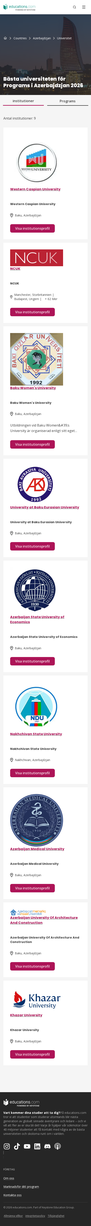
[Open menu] (84, 7)
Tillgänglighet (56, 1216)
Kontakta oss (12, 1195)
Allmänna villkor (13, 1216)
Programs (68, 101)
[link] (64, 38)
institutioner (23, 101)
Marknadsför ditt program (21, 1187)
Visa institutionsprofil (32, 228)
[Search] (74, 7)
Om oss (8, 1178)
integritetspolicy (35, 1216)
